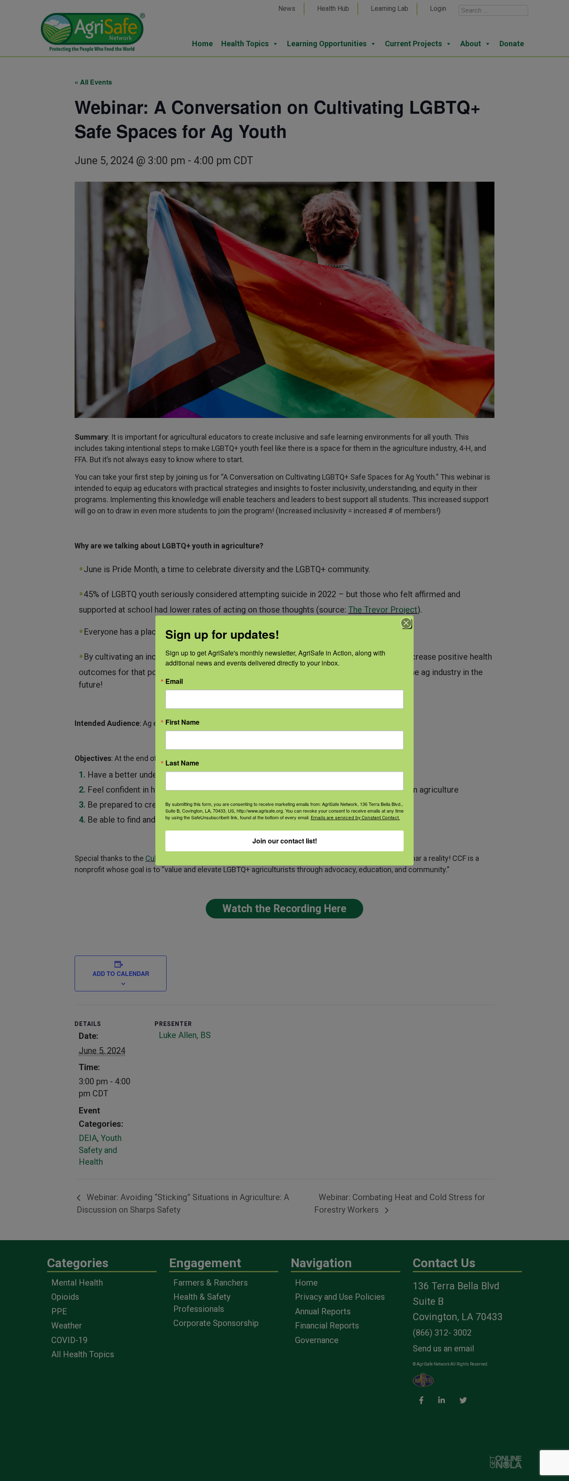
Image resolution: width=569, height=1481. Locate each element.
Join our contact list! (284, 841)
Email (174, 681)
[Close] (406, 623)
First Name (182, 722)
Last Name (182, 763)
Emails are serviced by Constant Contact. (355, 818)
